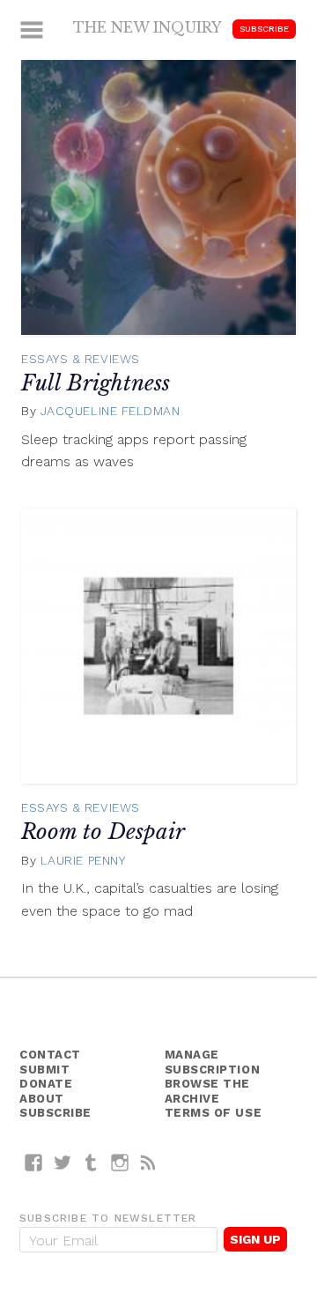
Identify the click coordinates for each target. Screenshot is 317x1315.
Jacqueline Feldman (111, 411)
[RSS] (148, 1162)
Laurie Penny (83, 860)
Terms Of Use (213, 1112)
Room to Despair (103, 831)
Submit (44, 1069)
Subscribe (264, 28)
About (41, 1098)
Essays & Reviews (80, 359)
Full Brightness (95, 383)
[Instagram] (120, 1162)
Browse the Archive (208, 1091)
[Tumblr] (91, 1162)
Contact (50, 1054)
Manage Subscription (213, 1062)
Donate (45, 1083)
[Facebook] (33, 1162)
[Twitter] (62, 1162)
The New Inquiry (147, 27)
